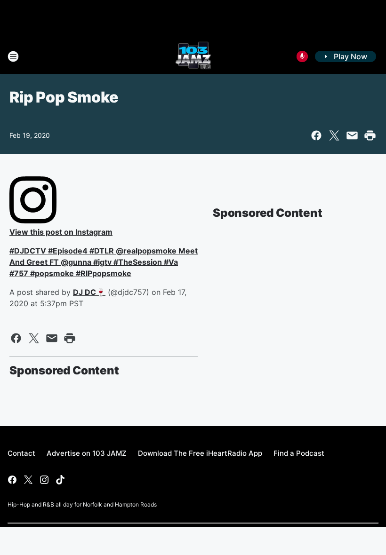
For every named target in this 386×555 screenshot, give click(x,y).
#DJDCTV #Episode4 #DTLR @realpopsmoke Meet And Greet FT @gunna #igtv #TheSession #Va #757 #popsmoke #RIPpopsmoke (103, 262)
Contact (21, 453)
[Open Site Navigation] (13, 56)
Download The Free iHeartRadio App (200, 453)
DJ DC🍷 (89, 292)
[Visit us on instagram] (44, 479)
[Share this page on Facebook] (316, 135)
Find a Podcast (298, 453)
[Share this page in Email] (352, 135)
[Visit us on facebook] (12, 479)
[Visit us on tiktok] (60, 479)
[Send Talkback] (302, 56)
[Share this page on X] (334, 135)
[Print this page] (370, 135)
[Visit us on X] (28, 479)
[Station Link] (193, 56)
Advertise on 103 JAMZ (87, 453)
